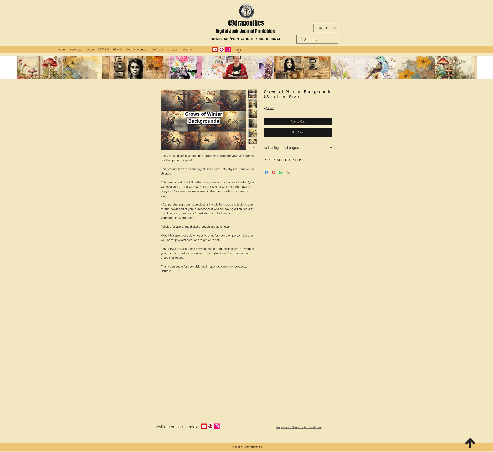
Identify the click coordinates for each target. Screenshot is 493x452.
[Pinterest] (221, 49)
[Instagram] (228, 49)
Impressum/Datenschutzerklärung (299, 427)
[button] (325, 28)
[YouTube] (215, 49)
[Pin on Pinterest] (273, 172)
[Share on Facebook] (266, 172)
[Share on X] (288, 172)
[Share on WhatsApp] (281, 172)
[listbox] (325, 28)
